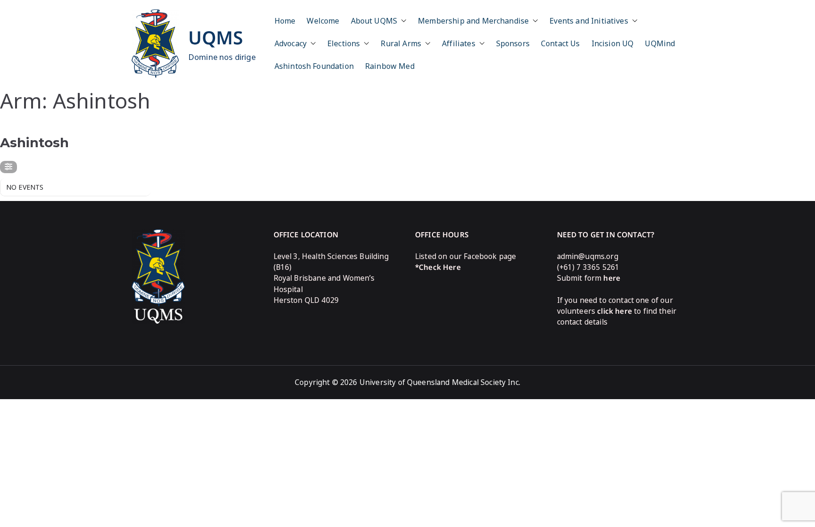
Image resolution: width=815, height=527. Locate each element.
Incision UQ (612, 43)
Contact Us (560, 43)
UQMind (660, 43)
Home (285, 21)
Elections (343, 43)
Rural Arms (401, 43)
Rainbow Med (390, 66)
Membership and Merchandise (473, 21)
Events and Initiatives (588, 21)
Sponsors (513, 43)
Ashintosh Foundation (314, 66)
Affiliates (458, 43)
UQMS (215, 37)
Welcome (323, 21)
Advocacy (290, 43)
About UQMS (374, 21)
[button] (402, 20)
